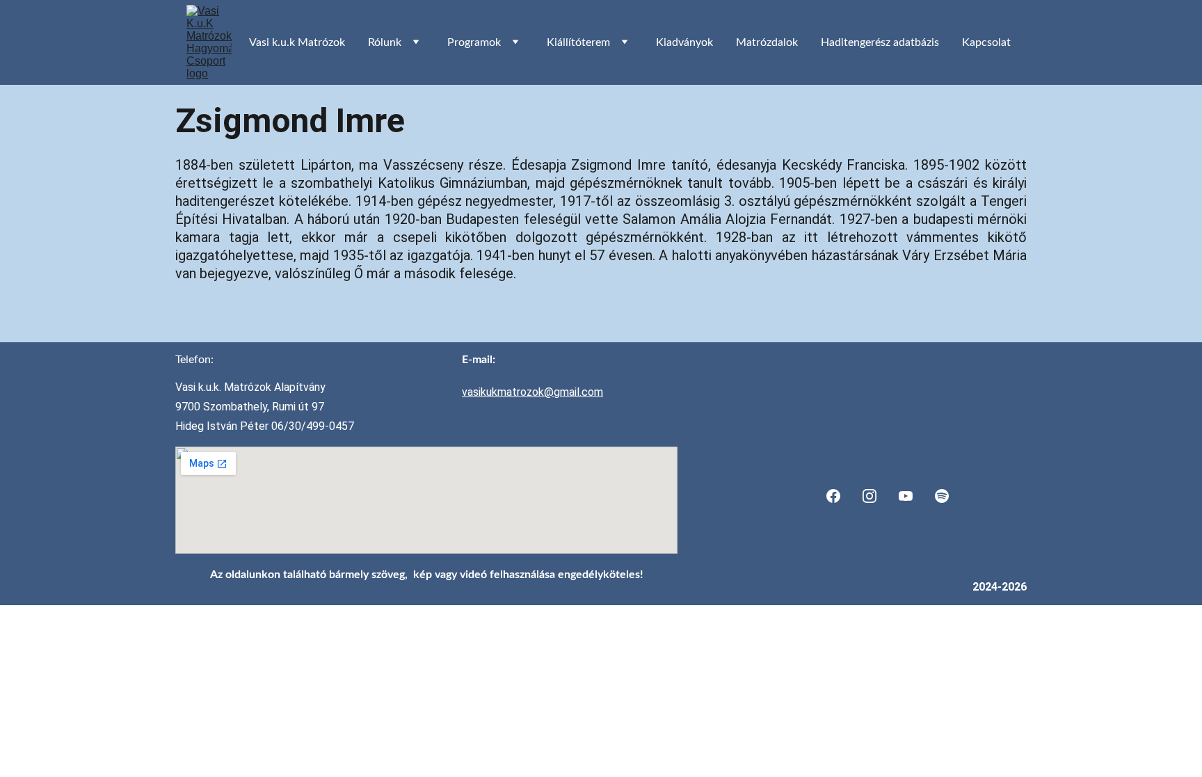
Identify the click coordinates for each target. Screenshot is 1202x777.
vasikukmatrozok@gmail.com (532, 392)
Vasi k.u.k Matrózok (297, 42)
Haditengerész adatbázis (880, 42)
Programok (474, 42)
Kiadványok (684, 42)
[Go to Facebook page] (833, 496)
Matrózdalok (767, 42)
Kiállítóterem (578, 42)
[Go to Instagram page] (869, 496)
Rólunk (384, 42)
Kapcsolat (986, 42)
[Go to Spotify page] (942, 496)
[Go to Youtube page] (906, 496)
